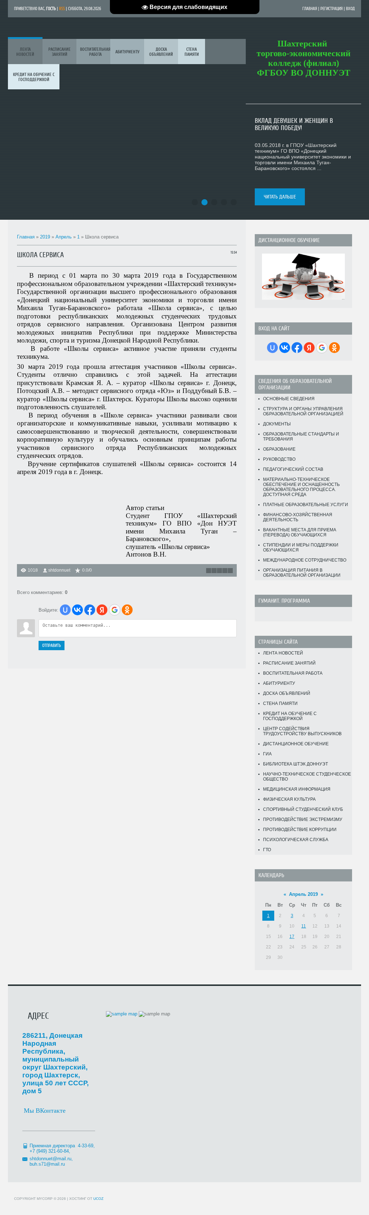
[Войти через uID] (65, 609)
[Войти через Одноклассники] (127, 609)
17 (291, 936)
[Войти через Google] (114, 610)
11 (303, 926)
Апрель (63, 237)
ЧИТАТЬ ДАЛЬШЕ (280, 197)
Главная (309, 8)
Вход (350, 8)
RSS (62, 8)
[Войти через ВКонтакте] (77, 609)
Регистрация (331, 8)
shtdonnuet (59, 570)
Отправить (51, 645)
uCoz (98, 1199)
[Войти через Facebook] (89, 609)
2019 (45, 237)
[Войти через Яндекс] (102, 609)
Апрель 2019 (303, 894)
